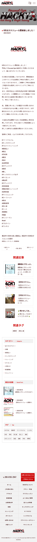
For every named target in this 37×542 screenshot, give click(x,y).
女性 (6, 434)
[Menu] (34, 3)
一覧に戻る (18, 248)
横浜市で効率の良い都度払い (12, 236)
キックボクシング (10, 356)
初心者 (15, 434)
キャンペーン (9, 373)
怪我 (15, 438)
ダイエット (10, 241)
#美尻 (15, 331)
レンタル (29, 430)
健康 (19, 438)
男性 (10, 434)
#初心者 (21, 331)
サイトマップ (28, 525)
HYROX (28, 438)
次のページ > (30, 248)
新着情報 (16, 241)
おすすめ (7, 430)
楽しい (21, 434)
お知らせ (8, 366)
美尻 (26, 434)
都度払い (4, 241)
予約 (24, 438)
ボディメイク (8, 438)
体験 (6, 349)
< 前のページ (7, 248)
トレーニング (9, 359)
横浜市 (13, 430)
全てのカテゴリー (10, 346)
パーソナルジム (21, 430)
